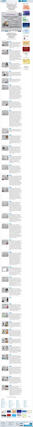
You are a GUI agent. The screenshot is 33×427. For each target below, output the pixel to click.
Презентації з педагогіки (5, 2)
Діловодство (3, 402)
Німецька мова (18, 403)
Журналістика (25, 402)
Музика (10, 403)
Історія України (11, 400)
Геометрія (25, 401)
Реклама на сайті (11, 424)
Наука (25, 403)
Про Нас (10, 423)
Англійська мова (26, 400)
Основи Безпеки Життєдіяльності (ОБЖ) (12, 404)
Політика (25, 404)
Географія (18, 401)
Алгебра (18, 400)
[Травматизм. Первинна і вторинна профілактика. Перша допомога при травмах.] (26, 13)
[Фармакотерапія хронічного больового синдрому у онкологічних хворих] (26, 19)
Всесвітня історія (11, 401)
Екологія (10, 402)
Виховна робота (3, 401)
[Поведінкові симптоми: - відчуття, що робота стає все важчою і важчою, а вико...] (5, 254)
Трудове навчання (11, 406)
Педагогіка (18, 404)
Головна (2, 2)
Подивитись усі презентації (29, 416)
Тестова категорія (4, 406)
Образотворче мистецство (5, 404)
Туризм (17, 406)
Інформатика (3, 400)
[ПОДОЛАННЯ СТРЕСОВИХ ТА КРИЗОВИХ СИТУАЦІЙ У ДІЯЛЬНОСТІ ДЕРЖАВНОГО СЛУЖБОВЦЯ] (26, 61)
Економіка (18, 402)
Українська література (26, 406)
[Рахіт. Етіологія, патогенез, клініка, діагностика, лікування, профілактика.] (26, 25)
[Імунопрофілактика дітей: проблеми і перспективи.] (26, 43)
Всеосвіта (11, 425)
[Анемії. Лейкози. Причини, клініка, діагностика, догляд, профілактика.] (26, 49)
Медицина (3, 403)
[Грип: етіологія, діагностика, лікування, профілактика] (26, 37)
